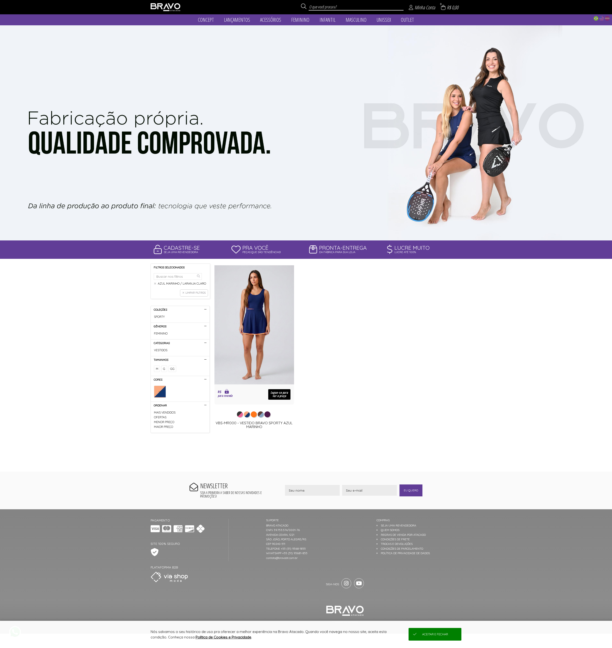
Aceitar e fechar (435, 634)
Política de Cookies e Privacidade (223, 637)
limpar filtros (196, 292)
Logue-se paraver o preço (279, 394)
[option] (306, 132)
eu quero (411, 490)
